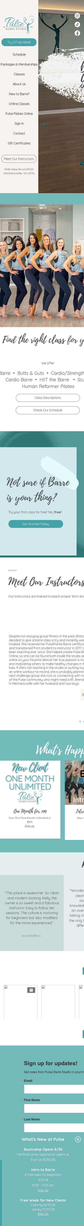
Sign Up (43, 1190)
